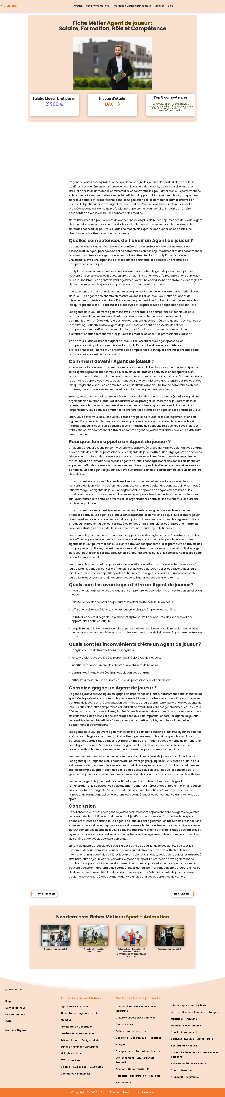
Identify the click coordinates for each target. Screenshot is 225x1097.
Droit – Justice (124, 1024)
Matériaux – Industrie (184, 1018)
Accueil (77, 5)
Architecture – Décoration (76, 1026)
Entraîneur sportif (169, 949)
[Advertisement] (112, 144)
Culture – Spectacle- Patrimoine (136, 1017)
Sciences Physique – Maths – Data (192, 1039)
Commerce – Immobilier (75, 1073)
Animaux (66, 1020)
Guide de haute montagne (94, 950)
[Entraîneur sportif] (169, 935)
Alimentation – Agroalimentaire (80, 1013)
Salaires (159, 5)
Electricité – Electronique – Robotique (138, 1037)
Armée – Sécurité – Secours (77, 1033)
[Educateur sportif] (56, 935)
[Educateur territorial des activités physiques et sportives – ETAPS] (131, 935)
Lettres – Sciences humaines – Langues (195, 1012)
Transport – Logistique (185, 1077)
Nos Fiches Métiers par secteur (131, 5)
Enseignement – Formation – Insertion (139, 1051)
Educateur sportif (55, 949)
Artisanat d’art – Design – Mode (80, 1040)
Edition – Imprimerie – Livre (132, 1031)
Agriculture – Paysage (74, 1006)
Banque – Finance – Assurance (79, 1046)
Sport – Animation (182, 1070)
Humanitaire (123, 1082)
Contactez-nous (15, 1007)
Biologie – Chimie (71, 1053)
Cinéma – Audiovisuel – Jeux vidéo (82, 1067)
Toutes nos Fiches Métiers (81, 998)
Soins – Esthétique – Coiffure (188, 1063)
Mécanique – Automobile (186, 1025)
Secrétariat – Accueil (184, 1045)
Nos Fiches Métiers (97, 5)
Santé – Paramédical (184, 1032)
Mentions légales (15, 1030)
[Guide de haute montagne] (94, 935)
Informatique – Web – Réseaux (189, 1005)
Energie (120, 1044)
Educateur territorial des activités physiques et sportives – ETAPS (131, 952)
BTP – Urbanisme (71, 1060)
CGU (8, 1021)
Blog (170, 5)
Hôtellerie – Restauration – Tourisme (138, 1075)
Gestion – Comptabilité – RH (133, 1069)
